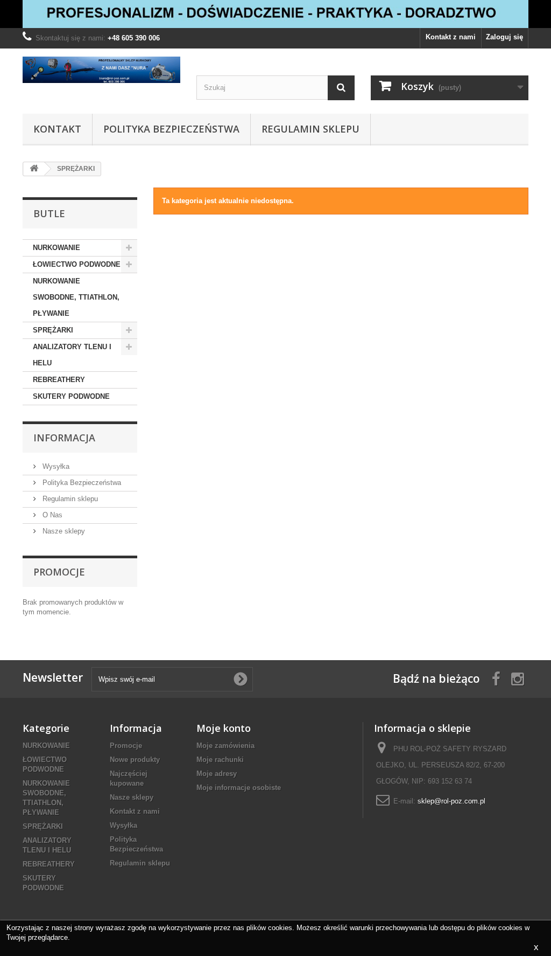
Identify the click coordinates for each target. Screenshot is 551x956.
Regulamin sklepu (310, 128)
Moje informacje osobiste (238, 788)
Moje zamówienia (225, 746)
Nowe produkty (135, 760)
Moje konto (223, 728)
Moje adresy (216, 774)
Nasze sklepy (62, 531)
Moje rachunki (220, 760)
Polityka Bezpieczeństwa (171, 128)
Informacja (64, 437)
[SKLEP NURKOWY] (101, 70)
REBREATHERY (59, 380)
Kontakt (57, 128)
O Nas (51, 515)
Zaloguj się (504, 37)
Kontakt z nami (451, 37)
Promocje (59, 571)
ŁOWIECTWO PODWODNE (77, 264)
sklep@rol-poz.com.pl (451, 801)
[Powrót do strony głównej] (34, 169)
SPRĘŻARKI (53, 330)
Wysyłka (54, 466)
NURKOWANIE (56, 248)
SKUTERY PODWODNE (71, 396)
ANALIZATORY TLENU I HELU (72, 355)
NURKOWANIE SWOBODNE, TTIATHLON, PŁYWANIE (76, 297)
